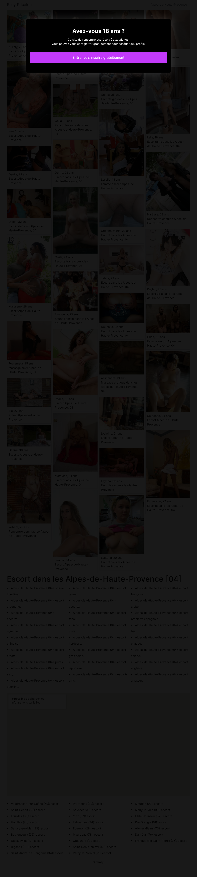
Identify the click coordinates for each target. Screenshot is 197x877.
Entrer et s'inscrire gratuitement (98, 57)
